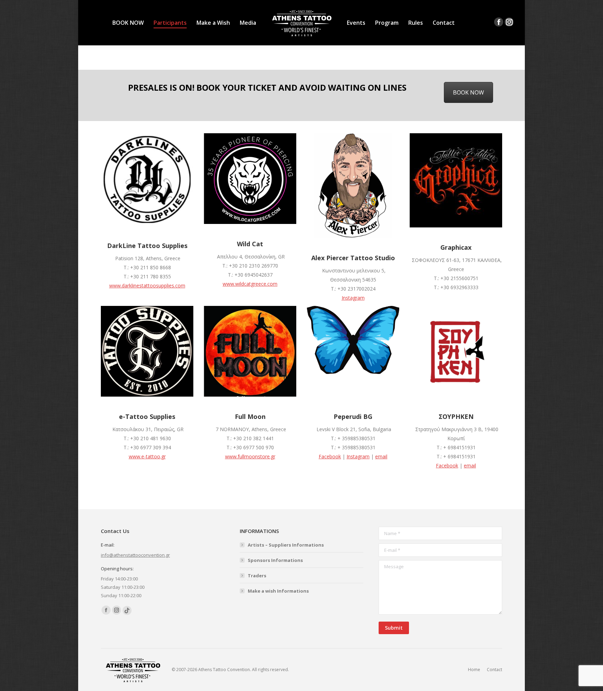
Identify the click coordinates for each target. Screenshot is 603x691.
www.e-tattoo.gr (147, 456)
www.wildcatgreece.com (250, 283)
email (381, 456)
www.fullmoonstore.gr (250, 456)
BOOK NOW (468, 92)
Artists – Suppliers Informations (286, 545)
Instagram (353, 297)
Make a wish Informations (278, 591)
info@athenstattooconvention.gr (135, 555)
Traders (257, 575)
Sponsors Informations (275, 560)
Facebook (330, 456)
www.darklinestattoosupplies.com (147, 285)
